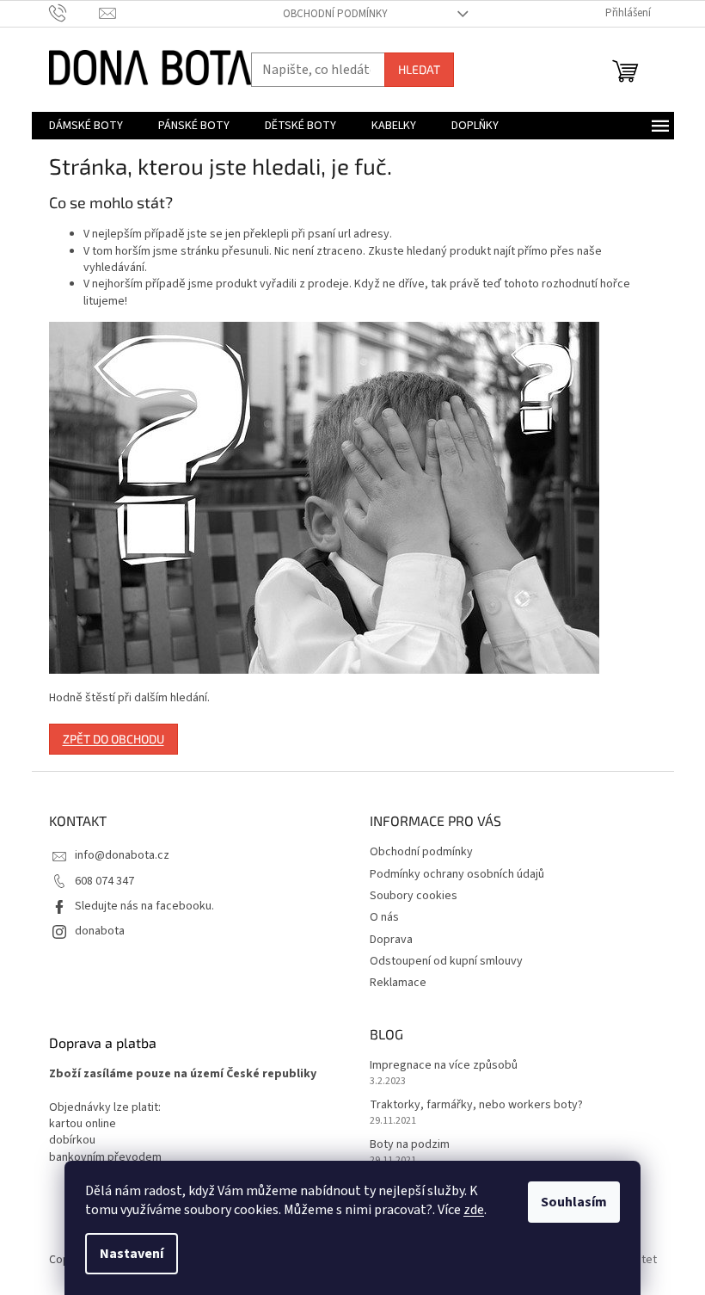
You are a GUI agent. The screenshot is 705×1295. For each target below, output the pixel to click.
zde (473, 1209)
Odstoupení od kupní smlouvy (446, 961)
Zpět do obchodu (113, 738)
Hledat (419, 69)
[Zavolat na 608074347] (74, 13)
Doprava (391, 939)
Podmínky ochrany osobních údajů (457, 874)
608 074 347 (104, 881)
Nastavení (131, 1253)
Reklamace (398, 982)
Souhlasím (574, 1202)
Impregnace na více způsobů (444, 1066)
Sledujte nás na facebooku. (144, 906)
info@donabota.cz (122, 855)
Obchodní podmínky (335, 14)
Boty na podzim (410, 1145)
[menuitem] (86, 125)
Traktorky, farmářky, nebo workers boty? (476, 1105)
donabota (100, 931)
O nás (384, 917)
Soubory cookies (413, 895)
